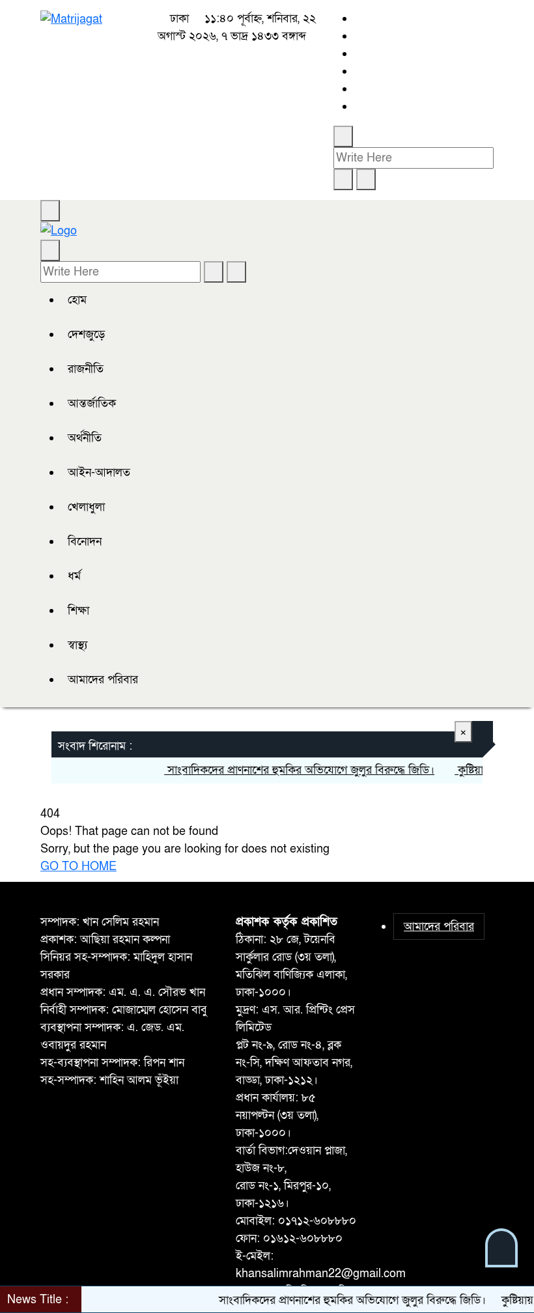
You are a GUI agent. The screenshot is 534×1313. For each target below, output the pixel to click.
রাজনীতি (86, 368)
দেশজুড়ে (86, 334)
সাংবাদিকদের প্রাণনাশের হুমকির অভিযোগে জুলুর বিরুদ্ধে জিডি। (289, 770)
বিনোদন (85, 541)
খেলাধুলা (86, 507)
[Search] (343, 136)
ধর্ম (74, 576)
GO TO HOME (78, 866)
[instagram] (358, 53)
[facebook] (358, 18)
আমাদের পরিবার (103, 679)
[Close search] (366, 179)
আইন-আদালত (99, 472)
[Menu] (50, 210)
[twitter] (358, 36)
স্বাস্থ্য (77, 645)
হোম (77, 299)
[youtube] (358, 88)
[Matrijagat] (71, 18)
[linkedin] (358, 71)
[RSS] (358, 106)
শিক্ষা (78, 610)
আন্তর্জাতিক (92, 403)
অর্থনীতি (85, 438)
